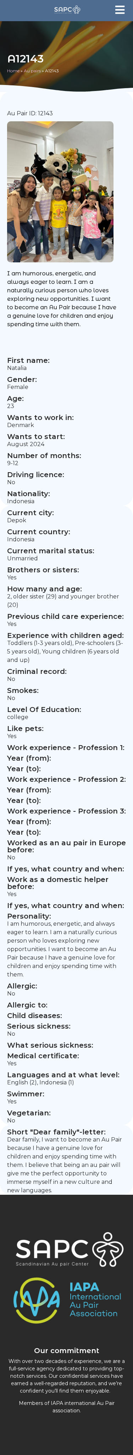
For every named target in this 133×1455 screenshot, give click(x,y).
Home (13, 70)
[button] (119, 10)
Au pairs (32, 70)
